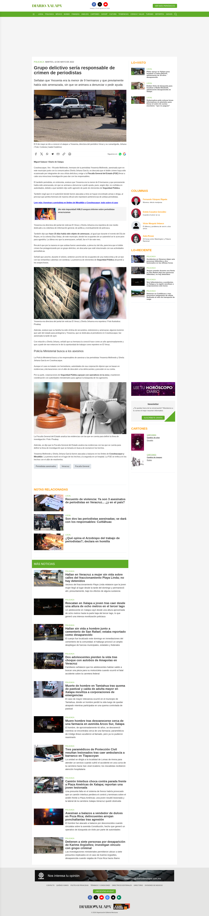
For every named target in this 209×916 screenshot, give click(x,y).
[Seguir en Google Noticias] (124, 154)
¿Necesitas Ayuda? (104, 891)
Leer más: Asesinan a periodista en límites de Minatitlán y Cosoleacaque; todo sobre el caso (76, 203)
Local (40, 14)
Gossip (104, 14)
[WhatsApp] (47, 154)
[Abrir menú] (33, 14)
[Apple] (113, 897)
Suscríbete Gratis (153, 418)
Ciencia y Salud (137, 14)
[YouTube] (105, 4)
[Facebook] (94, 4)
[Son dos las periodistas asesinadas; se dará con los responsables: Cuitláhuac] (48, 522)
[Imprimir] (70, 154)
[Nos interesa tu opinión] (104, 875)
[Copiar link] (64, 154)
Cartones (95, 14)
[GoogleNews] (107, 897)
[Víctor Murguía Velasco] (136, 226)
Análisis (85, 14)
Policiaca (49, 14)
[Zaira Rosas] (136, 238)
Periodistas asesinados (46, 466)
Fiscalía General (82, 466)
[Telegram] (52, 154)
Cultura (112, 14)
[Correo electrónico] (58, 154)
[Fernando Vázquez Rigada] (136, 201)
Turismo (149, 14)
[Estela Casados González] (136, 213)
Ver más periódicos (165, 6)
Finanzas (75, 14)
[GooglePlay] (119, 897)
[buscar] (175, 14)
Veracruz (65, 466)
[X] (100, 4)
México (59, 14)
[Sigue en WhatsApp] (120, 154)
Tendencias (123, 14)
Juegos (169, 14)
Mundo (67, 14)
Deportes (159, 14)
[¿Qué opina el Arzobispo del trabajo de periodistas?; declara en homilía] (48, 542)
